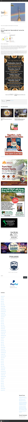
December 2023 (3, 350)
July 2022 (2, 379)
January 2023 (3, 369)
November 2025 (3, 311)
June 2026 (2, 299)
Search (2, 275)
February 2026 (3, 306)
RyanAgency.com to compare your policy (7, 156)
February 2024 (3, 347)
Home (2, 25)
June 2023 (2, 361)
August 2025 (3, 316)
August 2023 (3, 357)
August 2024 (3, 337)
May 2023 (2, 362)
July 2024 (2, 338)
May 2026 (2, 301)
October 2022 (3, 374)
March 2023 (2, 366)
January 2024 (3, 349)
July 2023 (2, 359)
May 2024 (2, 342)
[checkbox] (1, 421)
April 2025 (2, 323)
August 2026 (3, 296)
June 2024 (2, 340)
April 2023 (2, 364)
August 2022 (3, 378)
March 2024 (2, 345)
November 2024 (3, 332)
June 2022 (2, 381)
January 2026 (3, 308)
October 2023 (3, 354)
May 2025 (2, 321)
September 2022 (3, 376)
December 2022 (3, 371)
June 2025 (2, 320)
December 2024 (3, 330)
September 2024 (3, 335)
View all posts (12, 100)
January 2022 (3, 390)
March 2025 (2, 325)
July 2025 (2, 318)
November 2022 (3, 373)
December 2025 (3, 309)
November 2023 (3, 352)
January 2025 (3, 328)
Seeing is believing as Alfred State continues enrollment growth (20, 119)
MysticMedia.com (6, 420)
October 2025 (3, 313)
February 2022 (3, 388)
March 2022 (2, 386)
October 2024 (3, 333)
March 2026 (2, 304)
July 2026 (2, 297)
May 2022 (2, 383)
